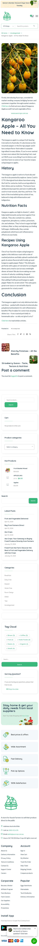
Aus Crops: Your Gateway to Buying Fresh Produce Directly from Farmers (19, 540)
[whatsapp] (24, 334)
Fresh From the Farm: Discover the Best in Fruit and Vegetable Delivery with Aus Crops (19, 550)
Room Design (9, 592)
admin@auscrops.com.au (16, 834)
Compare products (26, 873)
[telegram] (27, 334)
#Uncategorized (15, 328)
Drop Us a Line (13, 689)
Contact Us (4, 866)
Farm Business (6, 893)
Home (5, 33)
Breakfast (8, 575)
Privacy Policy (6, 858)
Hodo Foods (24, 640)
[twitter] (20, 334)
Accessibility (5, 904)
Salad (6, 597)
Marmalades (24, 889)
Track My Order (25, 862)
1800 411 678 (13, 830)
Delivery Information (8, 854)
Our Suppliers (5, 900)
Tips (6, 601)
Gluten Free (8, 588)
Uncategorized (15, 33)
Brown (11, 635)
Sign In (22, 851)
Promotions (5, 908)
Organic (24, 644)
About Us (4, 851)
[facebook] (18, 334)
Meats (11, 644)
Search (11, 405)
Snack (11, 648)
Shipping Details (25, 869)
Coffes (24, 635)
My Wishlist (24, 858)
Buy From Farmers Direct (14, 525)
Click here (5, 106)
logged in (14, 376)
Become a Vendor (6, 885)
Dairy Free (8, 580)
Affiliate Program (7, 889)
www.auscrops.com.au (19, 113)
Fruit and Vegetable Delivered (16, 519)
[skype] (30, 334)
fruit (10, 640)
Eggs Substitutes (26, 885)
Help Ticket (24, 866)
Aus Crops (8, 532)
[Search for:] (20, 659)
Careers (3, 873)
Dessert (7, 584)
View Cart (23, 854)
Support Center (6, 869)
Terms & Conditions (7, 862)
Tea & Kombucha (25, 893)
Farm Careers (5, 897)
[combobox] (8, 26)
